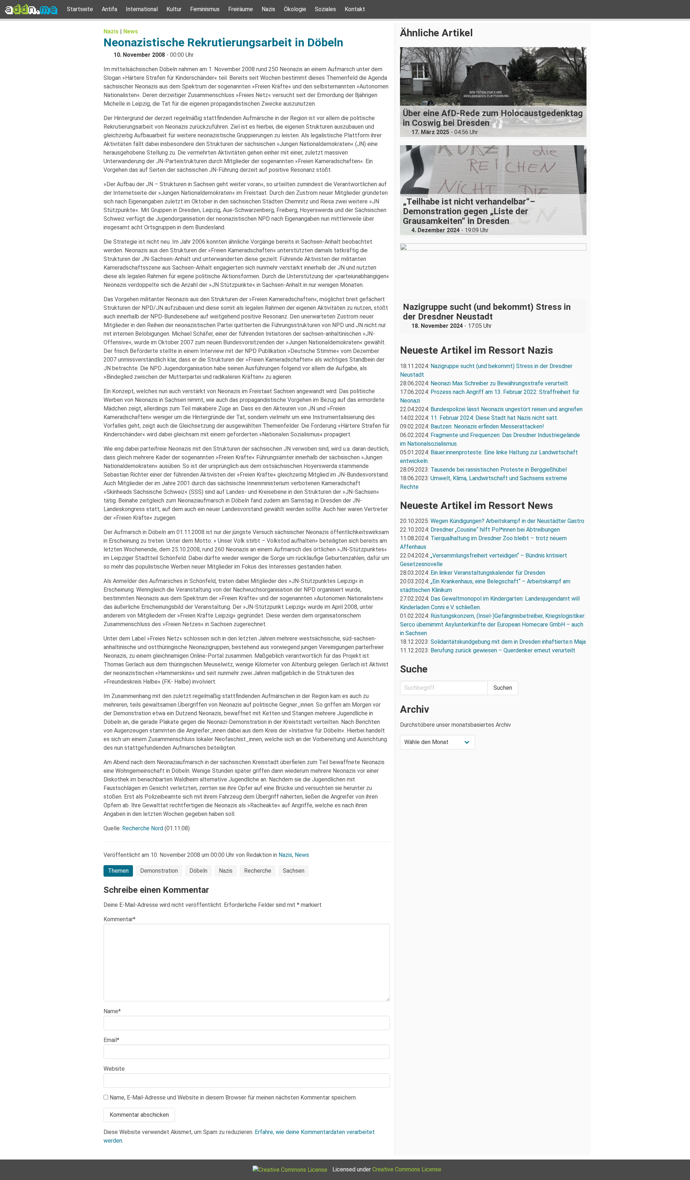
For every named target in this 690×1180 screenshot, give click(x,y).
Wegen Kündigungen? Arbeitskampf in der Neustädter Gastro (507, 521)
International (142, 9)
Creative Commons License (406, 1169)
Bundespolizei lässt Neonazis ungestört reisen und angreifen (507, 409)
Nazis (268, 9)
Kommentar (119, 919)
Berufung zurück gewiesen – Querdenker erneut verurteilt (503, 650)
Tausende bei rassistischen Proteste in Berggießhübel (499, 469)
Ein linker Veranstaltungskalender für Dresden (488, 572)
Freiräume (240, 9)
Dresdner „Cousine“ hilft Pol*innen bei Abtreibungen (495, 529)
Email (111, 1040)
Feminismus (205, 9)
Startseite (80, 9)
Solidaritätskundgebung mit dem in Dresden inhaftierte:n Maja (508, 641)
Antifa (109, 9)
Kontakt (355, 9)
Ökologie (295, 9)
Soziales (325, 9)
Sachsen (293, 870)
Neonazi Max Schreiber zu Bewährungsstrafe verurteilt (499, 383)
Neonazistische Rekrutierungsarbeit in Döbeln (223, 42)
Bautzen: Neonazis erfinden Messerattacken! (487, 426)
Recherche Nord (142, 828)
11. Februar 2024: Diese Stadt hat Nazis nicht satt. (495, 417)
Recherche (257, 870)
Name (112, 1011)
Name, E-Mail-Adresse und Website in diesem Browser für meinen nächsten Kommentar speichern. (233, 1097)
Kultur (173, 9)
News (130, 31)
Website (114, 1068)
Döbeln (198, 870)
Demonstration (159, 870)
